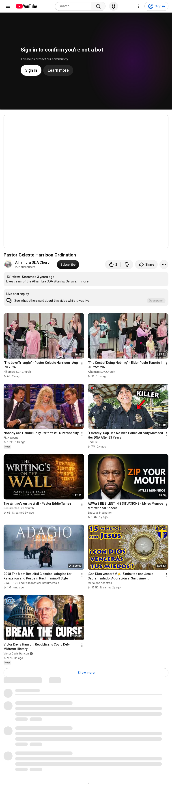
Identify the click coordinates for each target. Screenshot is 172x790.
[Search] (98, 6)
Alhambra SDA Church (33, 262)
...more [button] (83, 281)
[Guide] (8, 6)
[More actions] (163, 264)
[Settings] (138, 6)
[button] (86, 297)
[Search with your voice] (113, 6)
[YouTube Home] (26, 6)
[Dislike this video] (127, 264)
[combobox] (74, 6)
